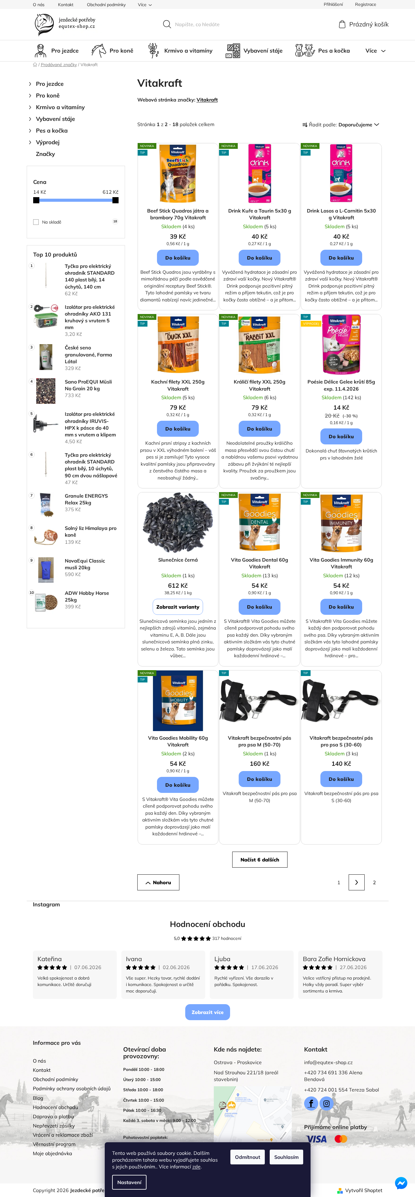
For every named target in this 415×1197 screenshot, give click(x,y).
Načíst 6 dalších (260, 860)
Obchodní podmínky (106, 4)
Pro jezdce (50, 83)
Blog (38, 1098)
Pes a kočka (52, 130)
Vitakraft (207, 100)
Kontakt (65, 4)
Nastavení (129, 1182)
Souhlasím (286, 1157)
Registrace (365, 4)
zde (196, 1166)
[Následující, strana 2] (357, 882)
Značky (45, 153)
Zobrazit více (208, 1012)
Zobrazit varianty (177, 607)
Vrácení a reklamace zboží (63, 1135)
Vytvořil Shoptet (363, 1190)
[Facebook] (311, 1103)
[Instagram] (326, 1103)
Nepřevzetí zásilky (54, 1126)
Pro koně (48, 95)
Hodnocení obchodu (207, 924)
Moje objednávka (52, 1153)
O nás (39, 4)
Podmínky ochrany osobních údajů (72, 1088)
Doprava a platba (53, 1116)
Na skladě (79, 222)
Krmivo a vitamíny (60, 107)
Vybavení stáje (55, 118)
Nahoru (162, 882)
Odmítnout (247, 1157)
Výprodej (48, 142)
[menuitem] (56, 51)
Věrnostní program (54, 1144)
